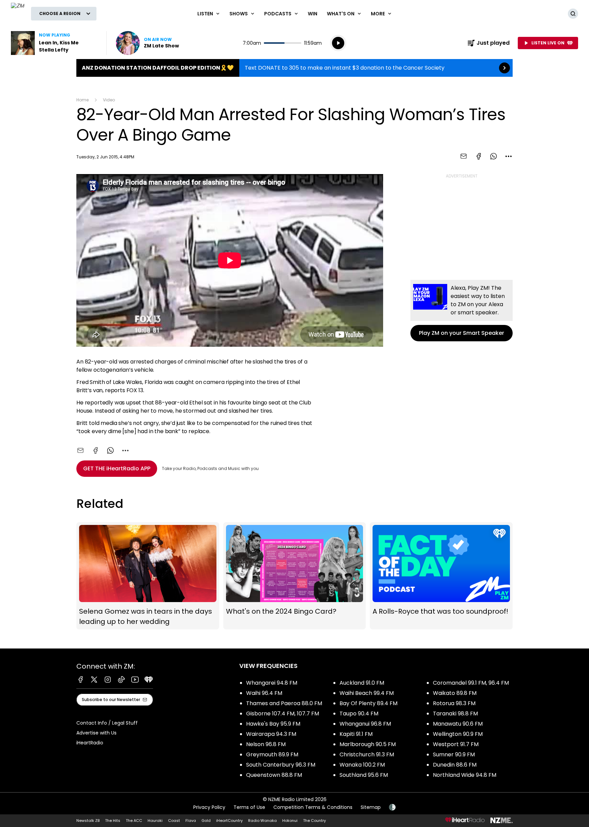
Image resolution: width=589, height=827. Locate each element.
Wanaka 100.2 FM (362, 765)
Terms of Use (249, 807)
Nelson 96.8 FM (266, 744)
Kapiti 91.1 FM (356, 734)
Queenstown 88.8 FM (274, 775)
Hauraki (155, 820)
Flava (190, 820)
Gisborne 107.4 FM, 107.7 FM (282, 713)
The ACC (134, 820)
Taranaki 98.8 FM (455, 713)
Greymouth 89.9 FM (272, 754)
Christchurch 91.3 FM (366, 754)
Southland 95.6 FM (363, 775)
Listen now (147, 43)
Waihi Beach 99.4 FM (366, 693)
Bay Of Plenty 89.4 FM (368, 703)
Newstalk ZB (88, 820)
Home (82, 100)
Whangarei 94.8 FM (271, 683)
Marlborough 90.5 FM (367, 744)
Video (109, 100)
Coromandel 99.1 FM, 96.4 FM (471, 683)
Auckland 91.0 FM (361, 683)
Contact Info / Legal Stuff (107, 722)
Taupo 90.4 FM (358, 713)
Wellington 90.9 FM (458, 734)
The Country (314, 820)
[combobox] (508, 156)
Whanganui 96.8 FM (365, 724)
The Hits (112, 820)
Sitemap (371, 807)
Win (312, 13)
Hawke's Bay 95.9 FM (273, 724)
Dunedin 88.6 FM (455, 765)
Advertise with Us (96, 732)
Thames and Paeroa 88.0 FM (284, 703)
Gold (206, 820)
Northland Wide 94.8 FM (464, 775)
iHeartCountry (229, 820)
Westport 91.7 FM (456, 744)
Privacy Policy (209, 807)
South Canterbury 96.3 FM (280, 765)
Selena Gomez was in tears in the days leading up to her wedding (147, 575)
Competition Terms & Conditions (312, 807)
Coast (174, 820)
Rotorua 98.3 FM (454, 703)
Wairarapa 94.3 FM (271, 734)
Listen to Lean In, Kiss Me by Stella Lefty (54, 43)
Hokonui (290, 820)
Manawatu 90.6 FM (458, 724)
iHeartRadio (89, 742)
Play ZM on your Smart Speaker (461, 310)
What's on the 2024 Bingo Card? (294, 575)
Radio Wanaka (262, 820)
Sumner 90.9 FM (454, 754)
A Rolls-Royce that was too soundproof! (441, 575)
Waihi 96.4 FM (264, 693)
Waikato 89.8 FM (455, 693)
